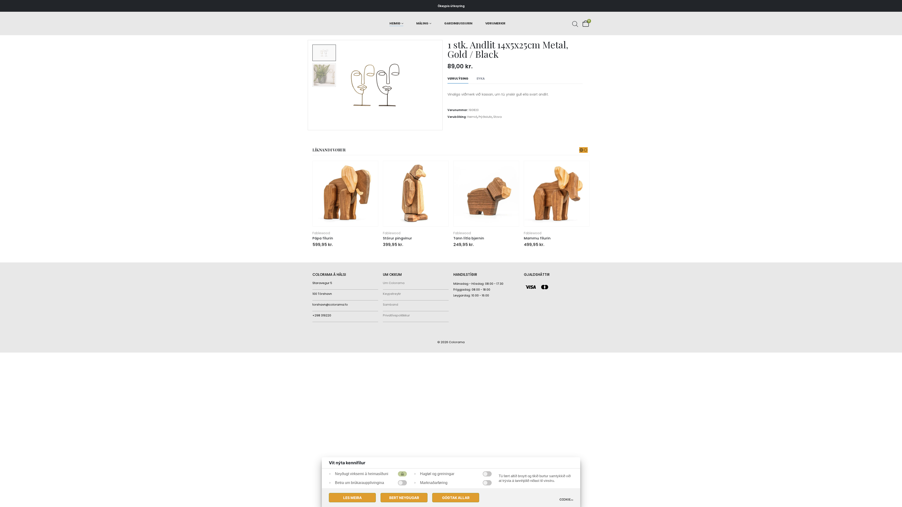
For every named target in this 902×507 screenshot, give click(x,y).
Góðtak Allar (456, 497)
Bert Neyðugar (404, 497)
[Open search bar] (574, 23)
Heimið (394, 23)
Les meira (352, 497)
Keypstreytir (392, 294)
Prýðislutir (485, 117)
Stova (497, 117)
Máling (422, 23)
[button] (308, 85)
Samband (390, 304)
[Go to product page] (345, 193)
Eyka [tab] (481, 78)
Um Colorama (393, 283)
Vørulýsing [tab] (457, 78)
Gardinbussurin (458, 23)
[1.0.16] (566, 499)
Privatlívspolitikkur (396, 315)
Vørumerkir (495, 23)
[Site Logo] (332, 23)
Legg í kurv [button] (370, 169)
